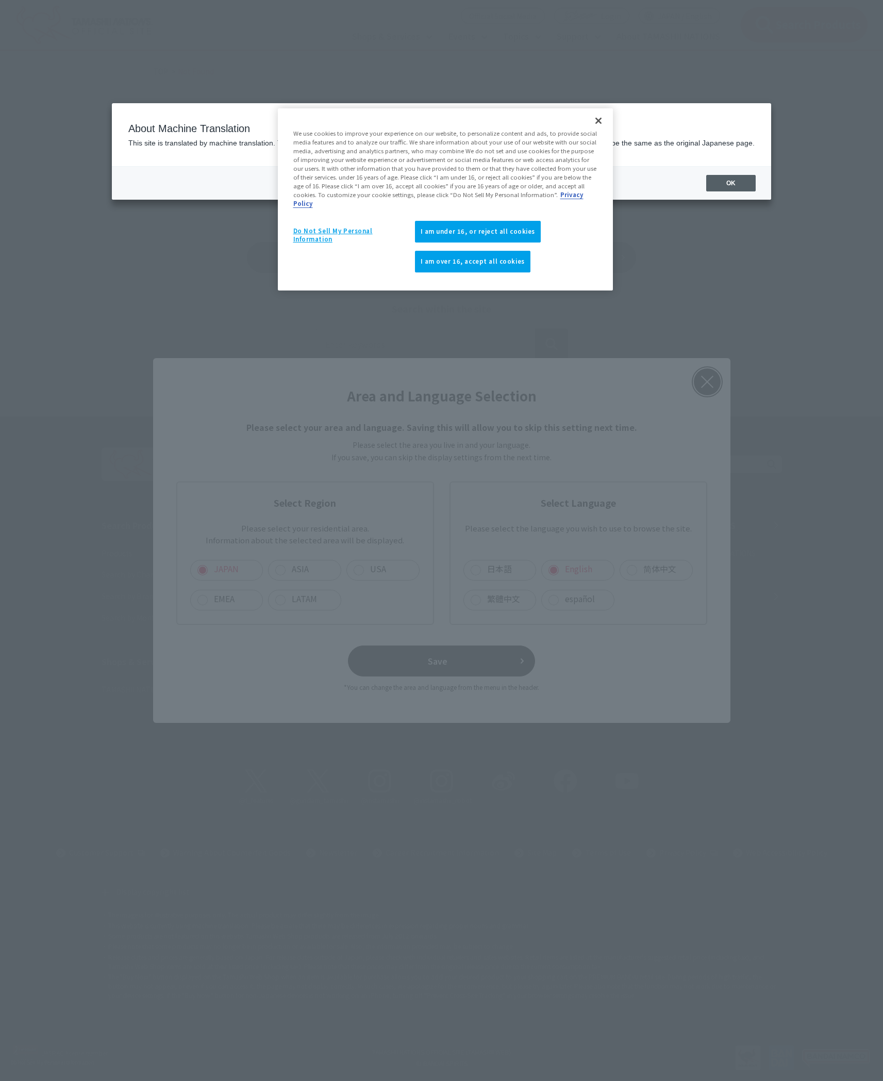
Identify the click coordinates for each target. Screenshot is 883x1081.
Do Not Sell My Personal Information (333, 235)
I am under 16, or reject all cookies (478, 231)
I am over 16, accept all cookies (473, 261)
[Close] (598, 120)
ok (731, 183)
